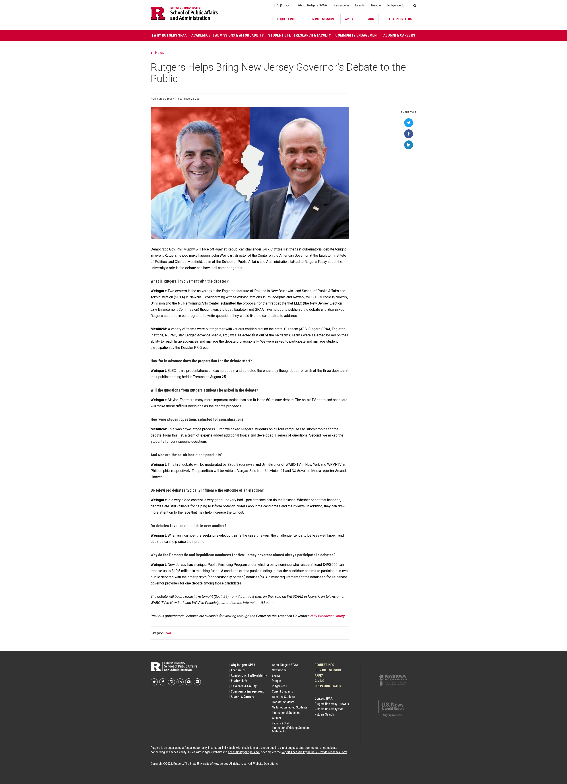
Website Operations (265, 763)
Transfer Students (283, 702)
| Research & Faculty (312, 35)
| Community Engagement (356, 35)
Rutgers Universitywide (329, 709)
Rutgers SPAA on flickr (197, 681)
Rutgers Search (324, 714)
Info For (279, 6)
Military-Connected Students (289, 707)
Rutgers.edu (395, 5)
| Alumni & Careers (398, 35)
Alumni (276, 718)
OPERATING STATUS (398, 19)
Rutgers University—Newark (332, 704)
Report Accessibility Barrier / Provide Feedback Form (314, 752)
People (376, 5)
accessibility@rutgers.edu (244, 752)
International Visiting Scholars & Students (291, 729)
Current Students (282, 691)
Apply (349, 19)
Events (360, 5)
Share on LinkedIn (408, 144)
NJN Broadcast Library (327, 616)
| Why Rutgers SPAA (169, 35)
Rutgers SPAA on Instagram (171, 681)
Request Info (286, 19)
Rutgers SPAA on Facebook (162, 681)
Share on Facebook (408, 133)
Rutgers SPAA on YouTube (188, 681)
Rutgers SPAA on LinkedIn (180, 681)
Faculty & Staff (281, 723)
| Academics (199, 35)
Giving (369, 19)
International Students (286, 712)
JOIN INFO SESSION (321, 19)
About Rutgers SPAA (312, 5)
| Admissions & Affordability (238, 35)
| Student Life (278, 35)
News (159, 52)
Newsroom (341, 5)
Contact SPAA (324, 698)
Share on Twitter (408, 122)
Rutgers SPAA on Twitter (154, 681)
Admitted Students (283, 697)
